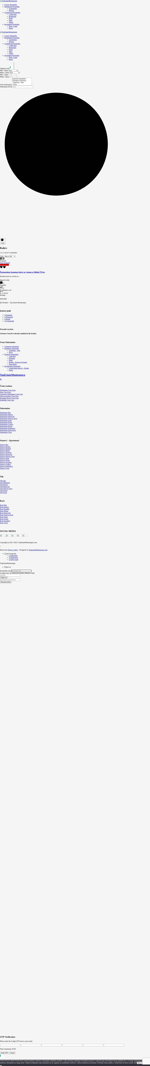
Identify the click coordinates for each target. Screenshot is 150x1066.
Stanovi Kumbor (6, 462)
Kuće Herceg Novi (6, 515)
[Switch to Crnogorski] (9, 321)
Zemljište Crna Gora (7, 400)
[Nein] (1, 1065)
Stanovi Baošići (5, 449)
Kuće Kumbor (5, 521)
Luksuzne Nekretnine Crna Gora (11, 394)
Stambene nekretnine (11, 348)
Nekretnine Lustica (6, 424)
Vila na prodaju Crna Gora (9, 396)
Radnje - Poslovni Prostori (18, 362)
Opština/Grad (5, 68)
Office (11, 22)
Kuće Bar (3, 505)
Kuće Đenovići (5, 513)
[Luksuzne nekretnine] (22, 79)
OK (139, 1063)
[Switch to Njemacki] (8, 317)
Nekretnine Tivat (6, 432)
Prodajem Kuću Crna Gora (9, 398)
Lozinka (3, 573)
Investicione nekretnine (12, 366)
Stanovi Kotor (5, 460)
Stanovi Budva (5, 447)
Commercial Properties (12, 12)
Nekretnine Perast (6, 426)
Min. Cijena (4, 70)
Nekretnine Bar (5, 413)
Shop (10, 20)
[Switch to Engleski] (8, 315)
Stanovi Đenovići (6, 455)
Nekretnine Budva (6, 415)
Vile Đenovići (5, 487)
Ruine (11, 370)
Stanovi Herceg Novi (7, 456)
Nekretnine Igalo (6, 420)
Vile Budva (4, 485)
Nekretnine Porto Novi (8, 430)
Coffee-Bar (13, 14)
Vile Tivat (3, 493)
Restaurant (12, 16)
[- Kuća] (22, 84)
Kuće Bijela (4, 511)
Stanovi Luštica (5, 464)
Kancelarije (13, 364)
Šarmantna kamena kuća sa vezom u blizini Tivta (22, 272)
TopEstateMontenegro (12, 374)
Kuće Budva (4, 507)
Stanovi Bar (4, 445)
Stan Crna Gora (5, 392)
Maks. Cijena (5, 73)
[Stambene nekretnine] (22, 81)
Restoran (12, 358)
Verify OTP (4, 1053)
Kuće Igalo (4, 517)
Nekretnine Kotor (6, 422)
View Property (5, 263)
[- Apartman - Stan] (22, 83)
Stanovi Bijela (5, 451)
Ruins (11, 28)
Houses (11, 11)
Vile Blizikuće (5, 483)
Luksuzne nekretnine (11, 346)
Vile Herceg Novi (6, 489)
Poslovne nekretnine (11, 354)
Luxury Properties (10, 5)
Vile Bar (3, 481)
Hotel (11, 18)
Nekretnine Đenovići (7, 417)
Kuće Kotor (4, 519)
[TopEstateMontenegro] (8, 1)
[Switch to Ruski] (7, 319)
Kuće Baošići (4, 509)
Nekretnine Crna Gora (7, 390)
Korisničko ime (5, 571)
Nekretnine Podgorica (7, 428)
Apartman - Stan (14, 350)
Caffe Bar (12, 356)
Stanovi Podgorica (6, 466)
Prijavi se (4, 577)
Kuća (11, 352)
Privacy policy (13, 550)
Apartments (13, 9)
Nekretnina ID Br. (6, 87)
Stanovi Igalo (4, 458)
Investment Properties (11, 24)
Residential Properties (11, 7)
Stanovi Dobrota (5, 453)
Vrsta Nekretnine (6, 85)
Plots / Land (13, 26)
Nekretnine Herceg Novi (8, 418)
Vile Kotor (3, 491)
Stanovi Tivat (4, 468)
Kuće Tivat (4, 523)
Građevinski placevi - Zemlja (19, 368)
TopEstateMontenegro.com (38, 550)
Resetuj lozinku (6, 582)
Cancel (12, 1053)
